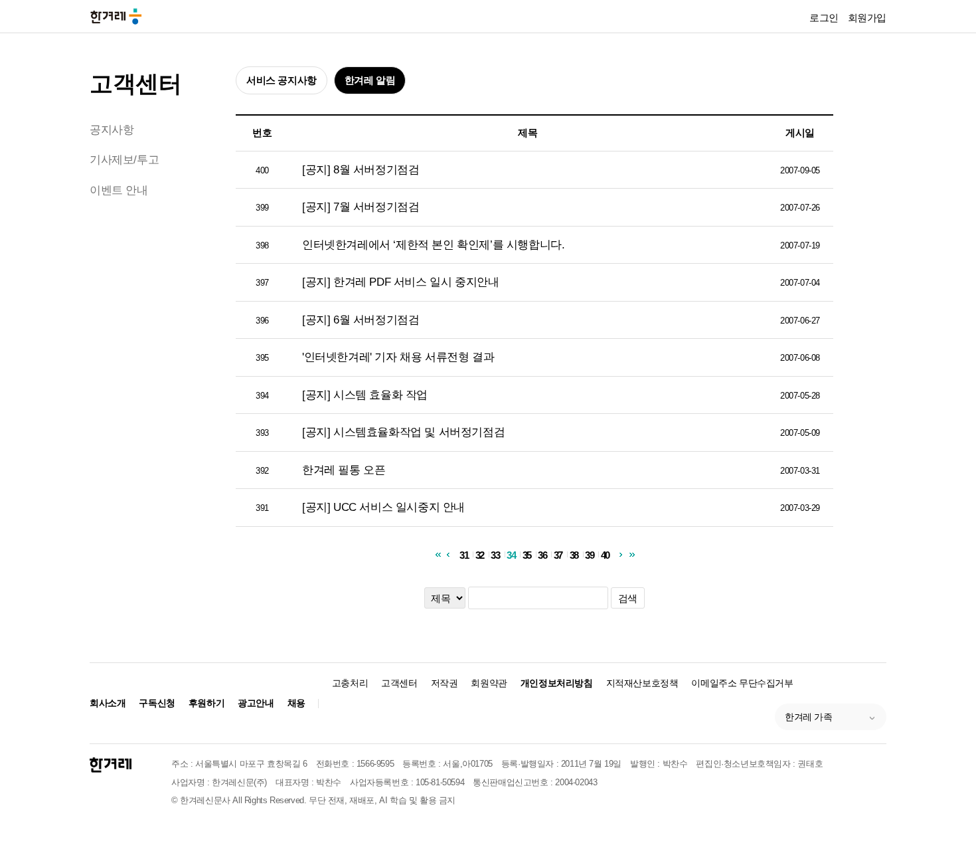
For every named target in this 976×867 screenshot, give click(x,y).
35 (527, 554)
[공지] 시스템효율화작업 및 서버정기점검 (403, 432)
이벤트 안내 (119, 190)
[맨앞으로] (437, 554)
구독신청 (157, 703)
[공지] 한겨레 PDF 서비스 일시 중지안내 (400, 282)
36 (542, 554)
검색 (627, 598)
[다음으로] (621, 554)
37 (558, 554)
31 (463, 554)
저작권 (444, 683)
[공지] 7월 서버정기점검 (360, 207)
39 (589, 554)
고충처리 (350, 683)
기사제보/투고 (124, 159)
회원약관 (489, 683)
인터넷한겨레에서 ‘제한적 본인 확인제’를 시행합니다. (433, 245)
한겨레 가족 (809, 717)
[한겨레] (110, 765)
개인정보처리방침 (557, 683)
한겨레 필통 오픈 (343, 470)
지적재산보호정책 (642, 683)
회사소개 (107, 703)
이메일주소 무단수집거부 (742, 683)
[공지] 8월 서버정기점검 (360, 169)
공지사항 (111, 130)
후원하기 (206, 703)
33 (495, 554)
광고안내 (256, 703)
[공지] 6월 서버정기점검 (360, 320)
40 (605, 554)
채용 (296, 703)
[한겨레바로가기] (116, 16)
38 (574, 554)
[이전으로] (448, 554)
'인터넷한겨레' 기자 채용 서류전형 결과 (398, 357)
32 (479, 554)
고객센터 (135, 83)
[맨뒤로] (631, 554)
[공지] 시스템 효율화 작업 (365, 395)
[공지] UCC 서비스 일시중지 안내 (383, 507)
